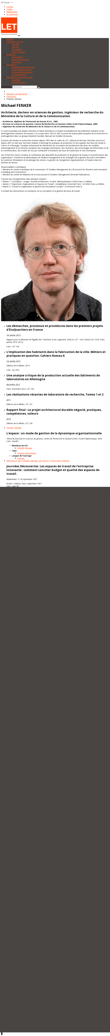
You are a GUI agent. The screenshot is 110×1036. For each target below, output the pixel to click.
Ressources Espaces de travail (19, 77)
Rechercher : (6, 86)
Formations (11, 64)
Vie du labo (16, 62)
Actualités (16, 80)
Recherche (11, 54)
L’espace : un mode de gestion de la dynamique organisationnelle (54, 433)
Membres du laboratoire (17, 94)
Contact (9, 6)
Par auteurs (17, 49)
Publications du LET (14, 42)
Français (20, 458)
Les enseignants (19, 74)
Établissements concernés (23, 67)
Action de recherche (20, 59)
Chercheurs (11, 96)
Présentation (17, 57)
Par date (15, 44)
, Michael (13, 427)
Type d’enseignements (21, 69)
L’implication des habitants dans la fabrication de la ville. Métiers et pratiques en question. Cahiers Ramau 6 (56, 353)
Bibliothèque (11, 12)
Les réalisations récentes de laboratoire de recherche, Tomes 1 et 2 (55, 394)
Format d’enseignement (22, 72)
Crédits (9, 9)
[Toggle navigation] (19, 35)
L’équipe (10, 39)
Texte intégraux (18, 52)
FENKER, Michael (24, 448)
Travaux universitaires (26, 453)
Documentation (18, 82)
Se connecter (12, 14)
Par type (15, 47)
